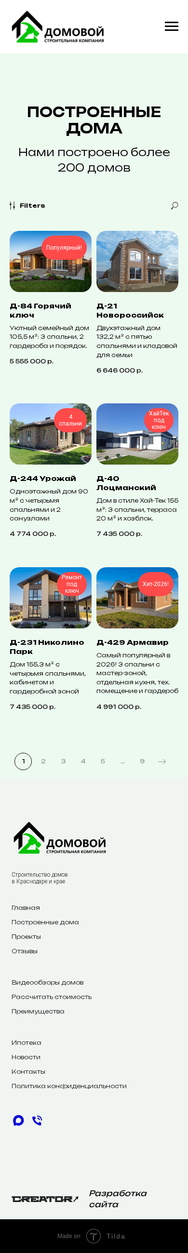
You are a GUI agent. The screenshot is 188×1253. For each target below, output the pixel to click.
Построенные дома (45, 922)
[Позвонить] (37, 1124)
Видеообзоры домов (47, 982)
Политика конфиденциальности (69, 1086)
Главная (26, 907)
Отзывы (25, 951)
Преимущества (38, 1011)
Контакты (28, 1071)
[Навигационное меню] (171, 26)
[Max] (18, 1124)
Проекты (26, 936)
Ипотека (26, 1042)
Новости (26, 1057)
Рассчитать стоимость (52, 996)
